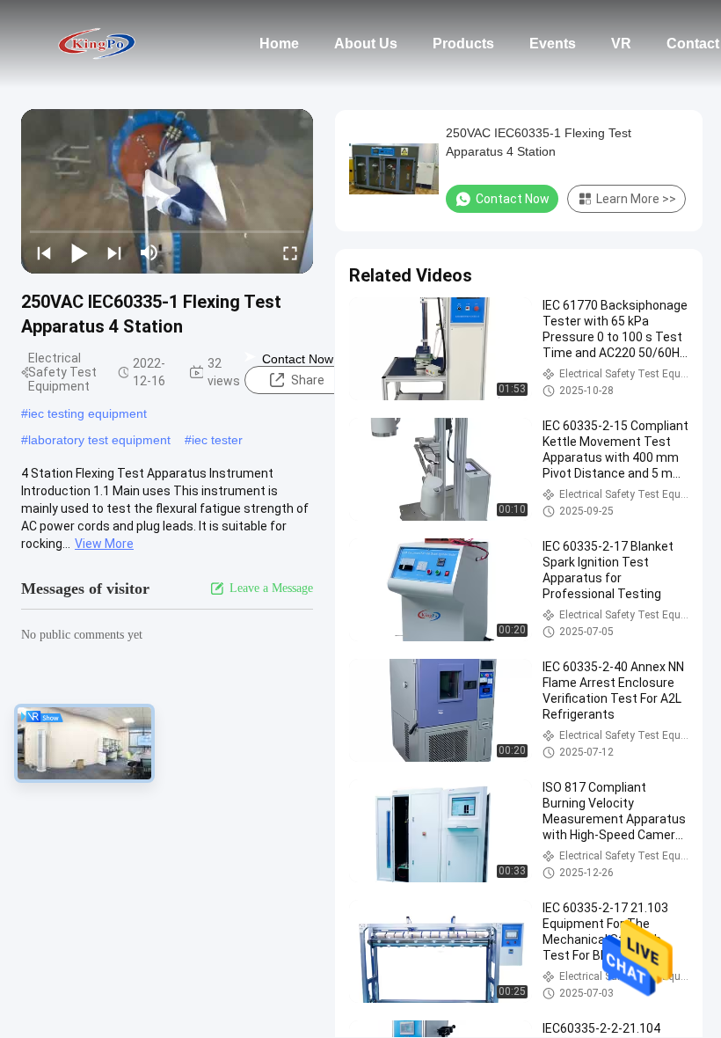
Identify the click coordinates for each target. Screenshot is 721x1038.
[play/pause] (79, 252)
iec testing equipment (87, 413)
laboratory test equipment (99, 440)
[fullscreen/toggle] (290, 252)
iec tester (217, 440)
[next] (114, 252)
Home (279, 43)
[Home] (96, 44)
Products (463, 43)
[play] (167, 191)
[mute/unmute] (149, 252)
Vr (621, 43)
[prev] (44, 252)
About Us (365, 43)
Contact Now (297, 359)
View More (104, 544)
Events (552, 43)
